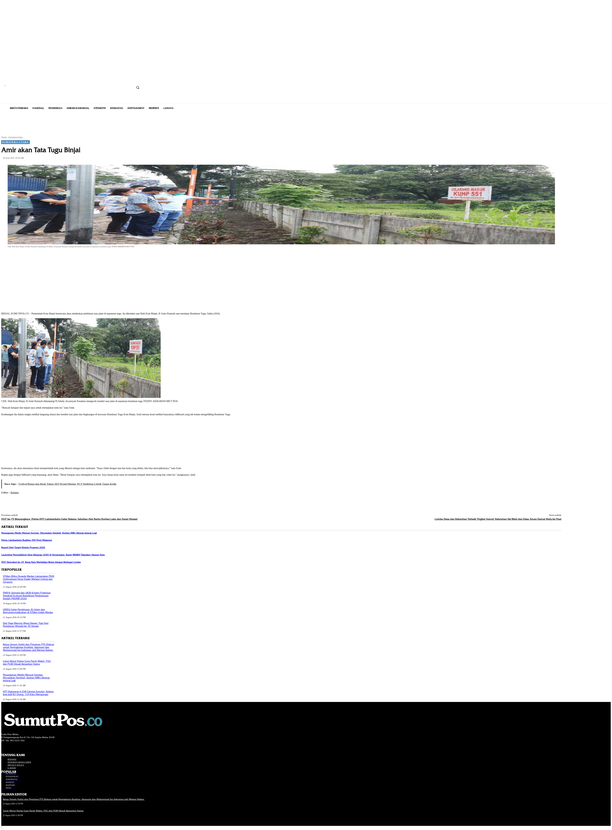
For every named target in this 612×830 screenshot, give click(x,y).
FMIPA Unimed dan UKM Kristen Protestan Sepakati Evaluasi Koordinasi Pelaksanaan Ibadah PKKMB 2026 (27, 595)
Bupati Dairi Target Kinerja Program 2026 (23, 547)
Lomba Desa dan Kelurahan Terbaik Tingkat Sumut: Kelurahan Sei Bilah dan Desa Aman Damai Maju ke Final (498, 519)
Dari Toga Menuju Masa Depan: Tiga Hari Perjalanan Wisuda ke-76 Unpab (25, 625)
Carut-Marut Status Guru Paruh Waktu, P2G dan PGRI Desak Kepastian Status (27, 662)
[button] (138, 87)
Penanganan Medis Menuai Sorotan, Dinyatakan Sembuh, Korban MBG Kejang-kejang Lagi (49, 533)
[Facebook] (30, 255)
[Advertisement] (306, 122)
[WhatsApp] (64, 255)
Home (4, 137)
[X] (41, 255)
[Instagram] (9, 746)
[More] (76, 255)
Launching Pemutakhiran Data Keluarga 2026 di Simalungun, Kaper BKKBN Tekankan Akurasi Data (53, 554)
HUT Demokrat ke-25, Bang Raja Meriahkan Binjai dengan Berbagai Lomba (41, 562)
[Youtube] (20, 746)
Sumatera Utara (15, 137)
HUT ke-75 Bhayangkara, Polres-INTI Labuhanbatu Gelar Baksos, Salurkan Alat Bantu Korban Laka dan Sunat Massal (69, 519)
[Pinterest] (53, 255)
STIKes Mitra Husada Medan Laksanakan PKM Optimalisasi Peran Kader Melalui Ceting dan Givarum (28, 579)
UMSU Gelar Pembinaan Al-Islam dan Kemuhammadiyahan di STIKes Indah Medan (28, 611)
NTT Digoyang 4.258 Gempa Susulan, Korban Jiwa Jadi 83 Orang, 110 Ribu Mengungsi (28, 693)
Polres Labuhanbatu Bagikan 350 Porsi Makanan (26, 540)
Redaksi (15, 492)
